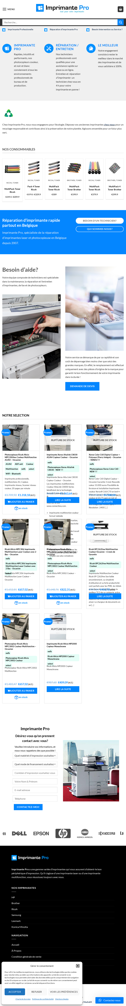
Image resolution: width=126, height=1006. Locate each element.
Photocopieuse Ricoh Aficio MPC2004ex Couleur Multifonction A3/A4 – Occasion (21, 456)
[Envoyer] (121, 22)
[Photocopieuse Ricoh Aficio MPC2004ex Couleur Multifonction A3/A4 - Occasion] (20, 438)
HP (13, 897)
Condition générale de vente (26, 956)
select (31, 469)
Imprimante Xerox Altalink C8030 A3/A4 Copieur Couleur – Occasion (62, 455)
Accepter (15, 991)
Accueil (15, 944)
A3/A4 (9, 464)
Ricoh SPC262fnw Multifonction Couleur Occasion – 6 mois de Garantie (103, 550)
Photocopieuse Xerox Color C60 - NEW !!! (105, 470)
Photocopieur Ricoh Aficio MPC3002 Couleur (17, 659)
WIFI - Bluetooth (13, 473)
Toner (15, 183)
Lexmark (16, 920)
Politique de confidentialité (43, 999)
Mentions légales (62, 999)
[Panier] (121, 9)
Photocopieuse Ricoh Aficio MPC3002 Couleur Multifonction (62, 564)
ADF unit (19, 464)
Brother (71, 180)
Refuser (37, 991)
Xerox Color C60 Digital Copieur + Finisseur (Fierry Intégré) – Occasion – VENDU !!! (105, 456)
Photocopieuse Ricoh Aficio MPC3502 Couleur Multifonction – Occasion (62, 550)
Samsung (16, 914)
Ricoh (9, 183)
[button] (77, 965)
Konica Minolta (20, 926)
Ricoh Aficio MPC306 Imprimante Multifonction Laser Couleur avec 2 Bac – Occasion (20, 550)
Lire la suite (63, 500)
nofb (23, 469)
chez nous (109, 124)
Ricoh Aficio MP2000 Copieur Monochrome (61, 657)
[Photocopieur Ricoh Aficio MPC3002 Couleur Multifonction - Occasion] (20, 627)
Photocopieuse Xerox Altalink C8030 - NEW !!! (61, 468)
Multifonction (12, 469)
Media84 (87, 1002)
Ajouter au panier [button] (22, 501)
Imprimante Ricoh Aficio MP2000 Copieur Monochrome (62, 645)
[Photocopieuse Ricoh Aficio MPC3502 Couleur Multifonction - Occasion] (62, 532)
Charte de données (23, 999)
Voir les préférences (64, 991)
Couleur (29, 464)
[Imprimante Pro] (63, 9)
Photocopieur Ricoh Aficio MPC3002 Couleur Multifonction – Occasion (20, 645)
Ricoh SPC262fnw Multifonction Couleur (104, 564)
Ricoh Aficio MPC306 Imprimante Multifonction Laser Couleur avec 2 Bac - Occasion (21, 566)
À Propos (16, 950)
